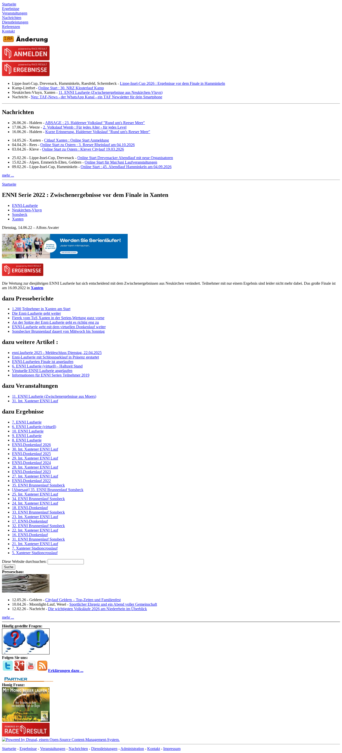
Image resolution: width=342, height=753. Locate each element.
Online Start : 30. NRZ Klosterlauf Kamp (71, 88)
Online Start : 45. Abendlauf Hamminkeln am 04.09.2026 (126, 167)
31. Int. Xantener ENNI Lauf (35, 401)
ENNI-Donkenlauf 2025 (31, 454)
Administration (132, 748)
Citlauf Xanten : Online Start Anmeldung (76, 140)
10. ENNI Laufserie (28, 431)
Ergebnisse (28, 748)
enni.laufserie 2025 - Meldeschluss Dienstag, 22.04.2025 (57, 352)
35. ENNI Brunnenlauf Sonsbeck (38, 485)
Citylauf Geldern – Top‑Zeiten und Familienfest (83, 600)
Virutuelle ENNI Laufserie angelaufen (42, 370)
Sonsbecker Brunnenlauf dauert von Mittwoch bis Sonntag (58, 331)
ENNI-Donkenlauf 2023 (31, 472)
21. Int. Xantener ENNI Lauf (35, 544)
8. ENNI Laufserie (27, 440)
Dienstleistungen (104, 748)
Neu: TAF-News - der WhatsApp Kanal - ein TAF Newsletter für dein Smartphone (96, 97)
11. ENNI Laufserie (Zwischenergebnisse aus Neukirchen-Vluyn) (110, 92)
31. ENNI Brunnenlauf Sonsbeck (38, 539)
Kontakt (153, 748)
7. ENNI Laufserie (27, 422)
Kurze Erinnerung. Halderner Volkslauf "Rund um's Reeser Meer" (97, 132)
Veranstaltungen (52, 748)
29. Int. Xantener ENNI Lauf (35, 458)
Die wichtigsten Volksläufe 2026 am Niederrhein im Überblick (97, 609)
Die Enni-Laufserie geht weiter (36, 313)
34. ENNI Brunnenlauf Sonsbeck (38, 499)
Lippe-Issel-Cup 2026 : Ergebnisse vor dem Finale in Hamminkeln (172, 83)
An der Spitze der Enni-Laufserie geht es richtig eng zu (55, 322)
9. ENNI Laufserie (27, 436)
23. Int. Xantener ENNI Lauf (35, 517)
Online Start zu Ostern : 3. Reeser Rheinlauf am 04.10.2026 (87, 145)
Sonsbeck (19, 214)
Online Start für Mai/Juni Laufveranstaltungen (121, 162)
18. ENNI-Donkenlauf (30, 508)
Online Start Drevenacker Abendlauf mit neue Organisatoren (125, 158)
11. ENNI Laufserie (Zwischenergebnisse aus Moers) (54, 396)
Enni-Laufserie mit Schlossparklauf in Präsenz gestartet (55, 357)
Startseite (9, 184)
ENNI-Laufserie (25, 205)
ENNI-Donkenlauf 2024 (31, 463)
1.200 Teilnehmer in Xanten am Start (41, 309)
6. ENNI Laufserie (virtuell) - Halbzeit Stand (47, 366)
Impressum (172, 748)
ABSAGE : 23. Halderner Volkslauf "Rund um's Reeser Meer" (95, 123)
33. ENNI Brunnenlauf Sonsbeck (38, 512)
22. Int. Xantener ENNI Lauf (35, 530)
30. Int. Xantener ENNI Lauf (35, 449)
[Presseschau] (26, 591)
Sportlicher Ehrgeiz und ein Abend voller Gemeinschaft (113, 604)
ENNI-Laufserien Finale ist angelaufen (42, 361)
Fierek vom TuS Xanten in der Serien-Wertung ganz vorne (58, 318)
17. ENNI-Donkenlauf (30, 521)
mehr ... (8, 175)
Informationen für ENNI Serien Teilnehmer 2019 (50, 375)
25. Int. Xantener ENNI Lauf (35, 494)
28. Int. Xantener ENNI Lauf (35, 467)
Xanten (18, 219)
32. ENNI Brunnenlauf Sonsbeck (38, 526)
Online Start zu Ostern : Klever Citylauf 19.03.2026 (83, 149)
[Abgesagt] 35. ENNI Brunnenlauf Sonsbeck (47, 490)
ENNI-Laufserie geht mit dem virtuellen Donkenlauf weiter (59, 327)
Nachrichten (78, 748)
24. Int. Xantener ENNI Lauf (35, 503)
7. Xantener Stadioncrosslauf (35, 548)
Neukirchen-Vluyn (27, 210)
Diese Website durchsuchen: (25, 561)
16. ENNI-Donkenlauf (30, 535)
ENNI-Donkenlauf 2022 (31, 481)
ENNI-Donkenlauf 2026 (31, 445)
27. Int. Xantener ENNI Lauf (35, 476)
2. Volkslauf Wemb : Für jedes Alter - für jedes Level (84, 127)
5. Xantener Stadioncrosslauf (35, 553)
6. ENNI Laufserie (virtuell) (34, 427)
